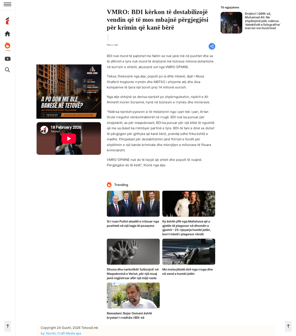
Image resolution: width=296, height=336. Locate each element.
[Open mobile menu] (7, 4)
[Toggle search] (7, 70)
